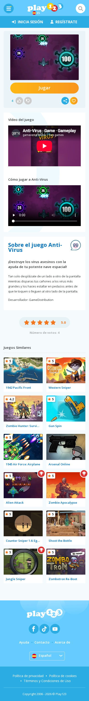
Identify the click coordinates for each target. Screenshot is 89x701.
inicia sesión (30, 21)
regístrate (66, 21)
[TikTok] (44, 629)
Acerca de (62, 642)
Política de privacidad (28, 676)
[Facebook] (34, 629)
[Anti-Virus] (44, 57)
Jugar (44, 88)
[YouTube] (55, 629)
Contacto (42, 642)
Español (45, 655)
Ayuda (24, 642)
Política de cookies (63, 676)
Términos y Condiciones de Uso (47, 681)
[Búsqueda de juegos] (80, 8)
